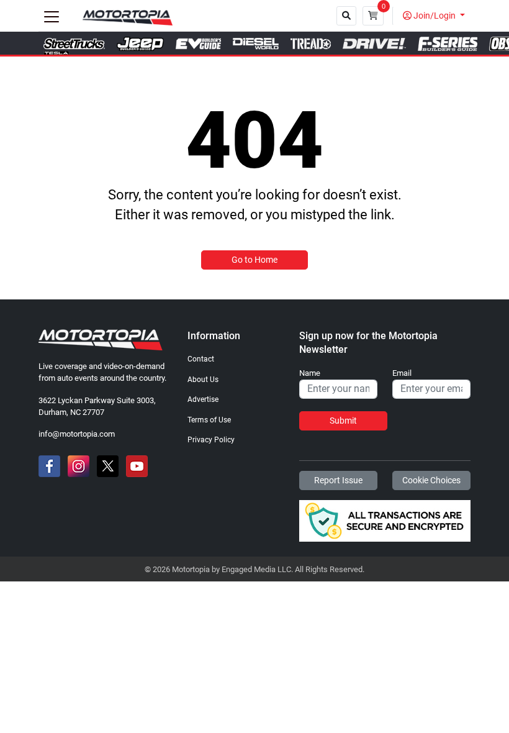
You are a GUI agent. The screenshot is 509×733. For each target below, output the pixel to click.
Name (309, 373)
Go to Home (254, 260)
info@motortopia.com (76, 434)
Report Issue (338, 480)
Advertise (202, 399)
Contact (200, 359)
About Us (202, 379)
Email (402, 373)
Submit (343, 421)
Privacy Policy (211, 439)
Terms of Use (209, 420)
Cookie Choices (431, 480)
